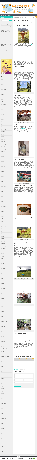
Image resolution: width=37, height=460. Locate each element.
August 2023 (3, 111)
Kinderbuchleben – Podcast (5, 356)
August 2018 (3, 211)
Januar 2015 (3, 283)
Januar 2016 (3, 263)
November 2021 (4, 146)
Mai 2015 (3, 276)
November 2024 (4, 89)
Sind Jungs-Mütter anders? (8, 40)
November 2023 (4, 106)
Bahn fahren (3, 314)
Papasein (3, 401)
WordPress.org (4, 451)
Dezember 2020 (4, 164)
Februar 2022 (3, 141)
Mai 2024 (3, 99)
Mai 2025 (3, 79)
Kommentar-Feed (4, 449)
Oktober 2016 (3, 248)
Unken (19, 68)
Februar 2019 (3, 201)
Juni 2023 (3, 114)
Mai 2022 (3, 136)
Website (15, 381)
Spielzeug (3, 423)
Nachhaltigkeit (20, 17)
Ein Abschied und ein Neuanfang (6, 24)
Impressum (2, 15)
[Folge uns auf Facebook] (11, 17)
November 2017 (4, 226)
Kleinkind (3, 366)
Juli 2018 (3, 213)
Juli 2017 (3, 233)
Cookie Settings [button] (30, 458)
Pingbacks (23, 369)
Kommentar (16, 373)
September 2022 (4, 129)
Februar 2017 (3, 241)
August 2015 (3, 271)
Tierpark (3, 428)
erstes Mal (3, 331)
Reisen (25, 17)
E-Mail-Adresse (26, 378)
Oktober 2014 (3, 288)
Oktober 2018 (3, 208)
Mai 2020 (3, 176)
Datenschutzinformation (8, 15)
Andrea (16, 27)
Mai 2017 (3, 236)
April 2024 (3, 101)
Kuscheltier (3, 376)
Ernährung (16, 17)
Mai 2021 (3, 156)
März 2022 (3, 139)
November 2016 (4, 246)
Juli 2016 (3, 253)
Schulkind (3, 416)
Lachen (3, 378)
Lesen (3, 381)
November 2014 (4, 286)
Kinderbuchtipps (4, 358)
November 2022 (4, 126)
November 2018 (4, 206)
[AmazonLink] (6, 73)
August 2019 (3, 191)
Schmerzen (3, 413)
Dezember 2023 (4, 104)
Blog (2, 316)
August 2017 (3, 231)
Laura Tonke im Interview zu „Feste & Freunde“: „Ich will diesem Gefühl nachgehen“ (6, 50)
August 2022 (3, 131)
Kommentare (17, 369)
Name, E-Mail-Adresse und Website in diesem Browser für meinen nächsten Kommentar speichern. (22, 384)
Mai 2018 (3, 216)
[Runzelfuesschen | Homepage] (18, 8)
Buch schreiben (4, 319)
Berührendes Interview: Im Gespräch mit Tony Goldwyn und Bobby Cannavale (6, 44)
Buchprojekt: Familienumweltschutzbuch (23, 363)
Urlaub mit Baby (4, 433)
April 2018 (3, 218)
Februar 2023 (3, 121)
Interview (3, 351)
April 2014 (3, 298)
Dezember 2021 (4, 144)
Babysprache (3, 311)
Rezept (3, 408)
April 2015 (3, 278)
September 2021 (4, 149)
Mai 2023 (3, 116)
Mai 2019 (3, 196)
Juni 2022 (3, 134)
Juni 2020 (3, 174)
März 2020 (3, 179)
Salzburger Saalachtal (29, 44)
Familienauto (3, 336)
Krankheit (3, 373)
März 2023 (3, 119)
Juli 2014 (3, 293)
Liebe (2, 383)
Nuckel (3, 398)
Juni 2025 (3, 77)
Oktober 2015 (3, 268)
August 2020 (3, 171)
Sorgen (3, 421)
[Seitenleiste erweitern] (36, 17)
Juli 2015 (3, 273)
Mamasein (3, 386)
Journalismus (3, 353)
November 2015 (4, 266)
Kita (2, 363)
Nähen (3, 396)
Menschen (3, 388)
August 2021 (3, 151)
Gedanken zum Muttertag (5, 35)
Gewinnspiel (3, 346)
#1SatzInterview (4, 306)
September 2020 (4, 169)
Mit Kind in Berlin (4, 391)
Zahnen (3, 438)
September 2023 (4, 109)
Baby (2, 309)
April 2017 (3, 238)
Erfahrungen (3, 326)
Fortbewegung (3, 341)
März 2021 (3, 159)
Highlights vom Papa (4, 348)
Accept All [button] (35, 458)
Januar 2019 (3, 203)
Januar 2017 (3, 243)
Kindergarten (3, 361)
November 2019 (4, 186)
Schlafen (3, 411)
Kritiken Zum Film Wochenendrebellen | (6, 52)
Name (15, 378)
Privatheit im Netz (4, 403)
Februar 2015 (3, 281)
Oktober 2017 (3, 228)
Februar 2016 (3, 261)
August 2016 (3, 251)
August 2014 (3, 291)
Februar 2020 (3, 181)
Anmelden (3, 446)
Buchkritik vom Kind (4, 321)
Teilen (2, 426)
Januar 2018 (3, 223)
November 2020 (4, 166)
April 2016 (3, 258)
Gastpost (3, 343)
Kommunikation (4, 371)
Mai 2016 (3, 256)
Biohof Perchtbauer (23, 128)
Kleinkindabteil (3, 368)
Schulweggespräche (4, 418)
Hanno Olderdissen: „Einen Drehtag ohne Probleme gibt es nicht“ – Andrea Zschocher (5, 43)
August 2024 (3, 94)
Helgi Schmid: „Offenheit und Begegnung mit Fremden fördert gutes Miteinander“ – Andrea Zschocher (5, 48)
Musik (3, 393)
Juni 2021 (3, 154)
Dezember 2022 (4, 124)
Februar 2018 (3, 221)
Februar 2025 (3, 84)
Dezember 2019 (4, 184)
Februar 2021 (3, 161)
